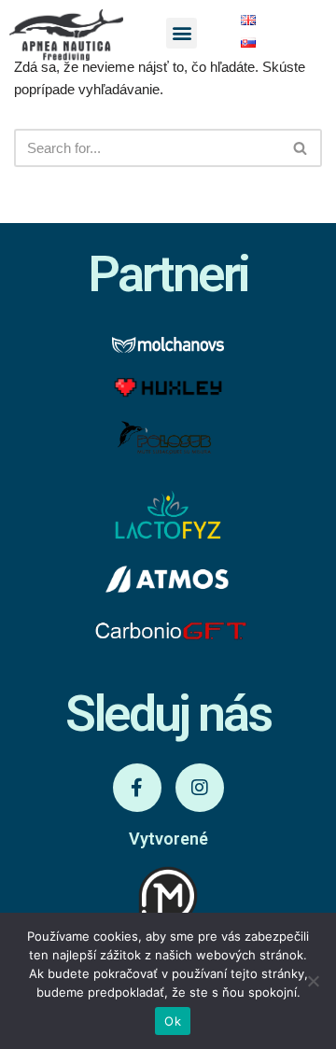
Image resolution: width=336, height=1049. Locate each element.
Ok (172, 1021)
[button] (181, 33)
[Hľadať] (301, 148)
